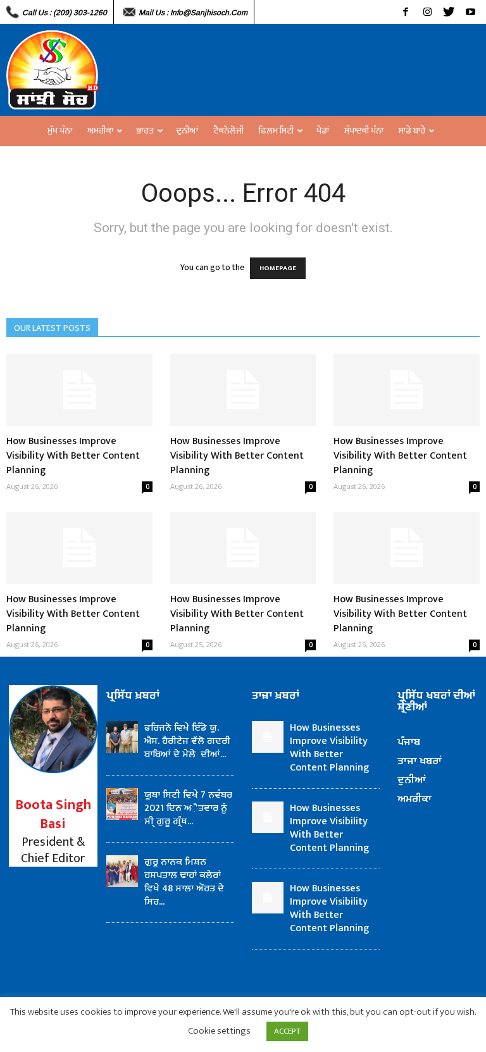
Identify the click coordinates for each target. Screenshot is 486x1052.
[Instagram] (427, 12)
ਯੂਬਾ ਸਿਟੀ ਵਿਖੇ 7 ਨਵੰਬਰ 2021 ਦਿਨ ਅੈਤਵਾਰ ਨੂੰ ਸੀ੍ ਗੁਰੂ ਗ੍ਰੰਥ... (188, 808)
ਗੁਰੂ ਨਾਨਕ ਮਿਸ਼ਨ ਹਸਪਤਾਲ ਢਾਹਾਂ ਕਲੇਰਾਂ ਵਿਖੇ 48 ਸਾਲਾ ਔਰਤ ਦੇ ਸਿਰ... (184, 881)
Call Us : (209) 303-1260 (64, 12)
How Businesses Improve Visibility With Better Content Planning (73, 456)
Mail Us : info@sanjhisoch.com (193, 12)
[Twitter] (448, 12)
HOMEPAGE (277, 268)
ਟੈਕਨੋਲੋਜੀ (228, 131)
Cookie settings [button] (219, 1031)
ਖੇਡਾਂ (322, 131)
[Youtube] (470, 12)
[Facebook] (405, 12)
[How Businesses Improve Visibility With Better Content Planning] (79, 390)
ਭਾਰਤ (145, 131)
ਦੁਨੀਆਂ (187, 131)
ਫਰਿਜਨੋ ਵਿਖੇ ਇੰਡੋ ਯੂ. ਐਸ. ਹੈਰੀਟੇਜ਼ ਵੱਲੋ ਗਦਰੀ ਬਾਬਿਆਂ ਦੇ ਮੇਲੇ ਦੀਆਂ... (187, 741)
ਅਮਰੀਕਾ (100, 131)
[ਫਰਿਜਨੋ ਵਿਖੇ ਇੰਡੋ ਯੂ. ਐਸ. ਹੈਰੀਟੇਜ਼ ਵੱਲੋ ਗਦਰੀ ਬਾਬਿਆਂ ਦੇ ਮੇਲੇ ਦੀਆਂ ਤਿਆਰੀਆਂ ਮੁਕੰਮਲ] (122, 737)
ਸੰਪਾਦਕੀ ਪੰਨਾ (363, 131)
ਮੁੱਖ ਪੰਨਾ (59, 131)
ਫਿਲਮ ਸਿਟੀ (276, 131)
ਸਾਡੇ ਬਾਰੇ (412, 131)
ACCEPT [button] (287, 1031)
